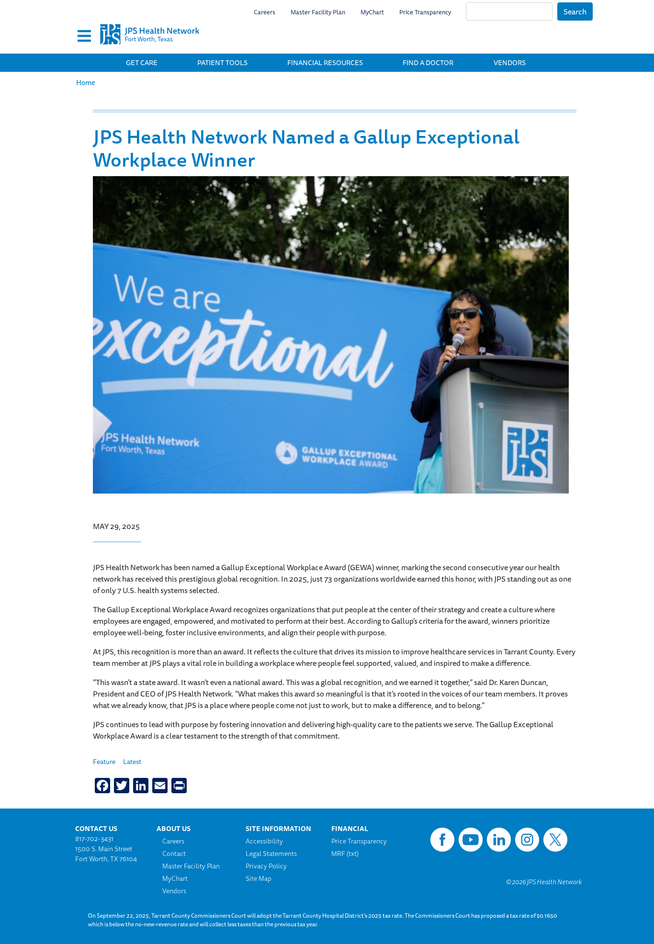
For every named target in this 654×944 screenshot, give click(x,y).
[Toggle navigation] (84, 36)
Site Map (258, 878)
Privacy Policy (266, 866)
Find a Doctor (428, 62)
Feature (104, 761)
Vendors (510, 62)
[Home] (150, 27)
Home (85, 82)
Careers (264, 12)
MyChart (372, 12)
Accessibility (264, 841)
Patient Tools (222, 62)
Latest (132, 761)
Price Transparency (425, 12)
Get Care (142, 62)
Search (575, 11)
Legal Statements (271, 853)
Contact (174, 854)
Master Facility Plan (318, 12)
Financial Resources (325, 62)
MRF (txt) (345, 853)
